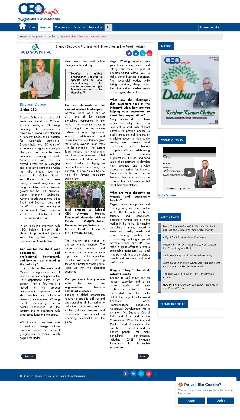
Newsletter (95, 27)
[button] (22, 25)
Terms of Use (66, 376)
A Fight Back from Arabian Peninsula (184, 237)
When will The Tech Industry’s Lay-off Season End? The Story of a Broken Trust (189, 246)
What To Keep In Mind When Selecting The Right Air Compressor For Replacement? (191, 264)
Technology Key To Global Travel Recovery (187, 255)
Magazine (45, 27)
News (32, 27)
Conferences (62, 27)
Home (23, 36)
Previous (29, 356)
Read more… (185, 393)
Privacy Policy (51, 376)
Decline (221, 400)
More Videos (167, 195)
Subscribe (80, 27)
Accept (191, 400)
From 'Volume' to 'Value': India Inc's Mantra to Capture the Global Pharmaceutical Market (189, 228)
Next (142, 356)
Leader (51, 36)
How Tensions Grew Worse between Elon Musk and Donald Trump (190, 286)
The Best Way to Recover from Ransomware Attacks (188, 275)
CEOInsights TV (171, 140)
